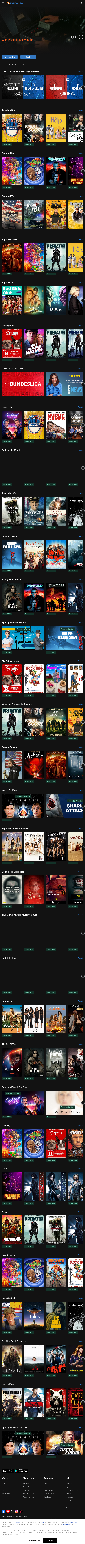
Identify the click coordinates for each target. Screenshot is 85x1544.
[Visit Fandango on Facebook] (4, 1511)
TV (3, 1490)
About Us (69, 1483)
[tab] (2, 64)
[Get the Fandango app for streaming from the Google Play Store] (21, 1471)
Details (28, 57)
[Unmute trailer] (23, 64)
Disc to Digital (49, 1490)
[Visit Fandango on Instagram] (16, 1511)
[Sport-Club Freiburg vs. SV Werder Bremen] (23, 87)
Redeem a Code (28, 1497)
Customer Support (72, 1490)
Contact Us (69, 1497)
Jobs (67, 1507)
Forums (68, 1494)
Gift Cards (47, 1497)
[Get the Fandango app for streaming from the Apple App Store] (8, 1471)
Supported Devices (72, 1487)
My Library (26, 1483)
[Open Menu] (3, 3)
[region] (42, 1531)
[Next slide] (81, 37)
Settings (26, 1490)
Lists (45, 1483)
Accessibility (70, 1504)
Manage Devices (28, 1494)
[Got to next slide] (83, 87)
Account (26, 1487)
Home (4, 1483)
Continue (50, 1540)
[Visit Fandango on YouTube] (8, 1511)
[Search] (82, 3)
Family (46, 1487)
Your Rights (66, 1524)
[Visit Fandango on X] (12, 1511)
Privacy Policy (74, 1522)
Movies (4, 1487)
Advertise (69, 1500)
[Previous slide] (73, 37)
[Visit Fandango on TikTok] (21, 1511)
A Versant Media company (20, 1516)
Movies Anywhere (50, 1494)
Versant (18, 1522)
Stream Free (6, 1494)
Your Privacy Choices (34, 1540)
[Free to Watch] (12, 128)
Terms (42, 1522)
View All (80, 72)
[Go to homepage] (15, 3)
